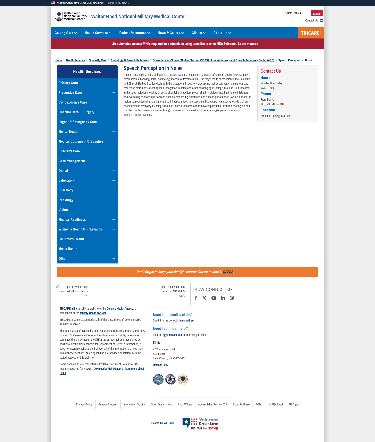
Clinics (197, 33)
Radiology (66, 200)
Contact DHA (160, 365)
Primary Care (68, 83)
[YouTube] (213, 299)
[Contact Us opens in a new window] (311, 20)
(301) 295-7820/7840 (272, 104)
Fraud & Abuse (241, 404)
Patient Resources (132, 33)
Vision (63, 210)
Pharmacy (66, 190)
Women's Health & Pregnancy (80, 229)
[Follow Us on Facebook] (196, 299)
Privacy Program (107, 404)
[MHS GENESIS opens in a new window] (321, 20)
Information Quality (134, 404)
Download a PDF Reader (107, 369)
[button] (119, 3)
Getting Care (64, 33)
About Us (220, 33)
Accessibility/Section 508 (212, 404)
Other (63, 258)
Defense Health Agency (120, 309)
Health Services (96, 33)
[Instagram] (232, 299)
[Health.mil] (170, 379)
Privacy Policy (84, 404)
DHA (156, 343)
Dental (63, 171)
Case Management (72, 161)
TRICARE (311, 32)
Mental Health (69, 131)
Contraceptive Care (73, 102)
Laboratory (67, 180)
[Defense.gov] (158, 379)
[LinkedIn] (223, 299)
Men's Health (68, 249)
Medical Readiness (72, 219)
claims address (186, 320)
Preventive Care (70, 92)
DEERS (228, 272)
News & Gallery (169, 33)
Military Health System (93, 313)
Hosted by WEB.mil (162, 423)
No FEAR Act (275, 404)
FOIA (259, 404)
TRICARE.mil (67, 309)
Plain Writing (185, 404)
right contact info (172, 335)
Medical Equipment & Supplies (81, 141)
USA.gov (294, 404)
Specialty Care (69, 151)
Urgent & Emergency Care (78, 122)
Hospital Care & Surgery (76, 112)
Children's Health (71, 239)
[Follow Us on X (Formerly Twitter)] (204, 299)
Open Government (161, 404)
